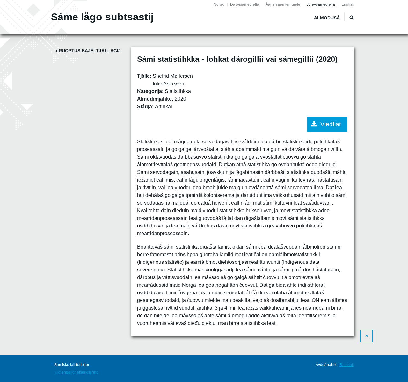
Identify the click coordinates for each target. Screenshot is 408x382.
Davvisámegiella (244, 4)
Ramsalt (346, 365)
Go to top (366, 336)
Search (351, 17)
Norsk (219, 4)
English (347, 4)
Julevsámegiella (321, 4)
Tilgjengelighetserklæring (76, 372)
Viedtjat (330, 124)
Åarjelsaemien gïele (283, 4)
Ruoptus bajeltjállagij (90, 50)
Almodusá (327, 17)
